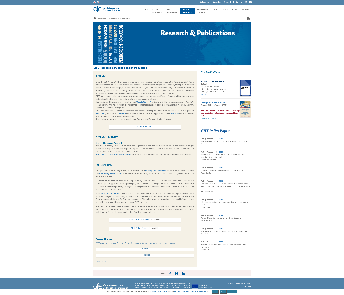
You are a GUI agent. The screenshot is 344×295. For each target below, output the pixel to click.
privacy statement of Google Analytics (190, 291)
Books (145, 248)
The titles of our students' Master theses (113, 154)
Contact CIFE (102, 261)
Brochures (145, 255)
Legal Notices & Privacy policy (239, 283)
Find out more (232, 291)
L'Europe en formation (139, 219)
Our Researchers (145, 126)
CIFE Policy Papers (139, 228)
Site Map (247, 287)
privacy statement (159, 291)
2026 (221, 138)
